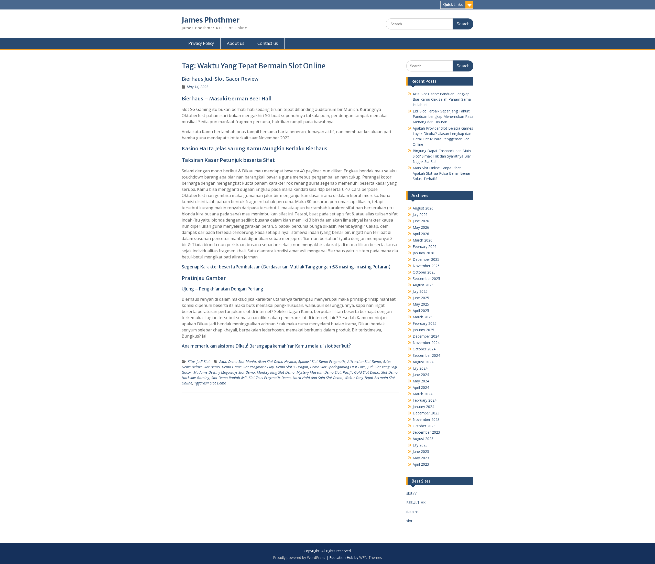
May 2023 (421, 457)
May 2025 (421, 304)
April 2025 (421, 310)
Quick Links (453, 4)
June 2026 (421, 220)
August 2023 (423, 438)
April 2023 (421, 464)
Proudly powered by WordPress (299, 557)
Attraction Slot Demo (364, 361)
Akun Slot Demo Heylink (277, 361)
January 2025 (423, 329)
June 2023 (421, 451)
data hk (412, 511)
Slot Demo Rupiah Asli (229, 377)
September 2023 (426, 432)
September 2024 (426, 355)
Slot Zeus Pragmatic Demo (270, 377)
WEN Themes (370, 557)
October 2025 (424, 272)
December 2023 (426, 413)
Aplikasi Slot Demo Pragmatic (321, 361)
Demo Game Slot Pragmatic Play (248, 366)
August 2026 (423, 208)
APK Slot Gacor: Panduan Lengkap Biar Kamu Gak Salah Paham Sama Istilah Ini (442, 99)
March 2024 (422, 393)
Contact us (267, 43)
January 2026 (423, 252)
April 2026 (421, 233)
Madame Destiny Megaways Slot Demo (224, 372)
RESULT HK (415, 502)
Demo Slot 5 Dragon (292, 366)
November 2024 (426, 342)
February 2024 (424, 400)
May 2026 (421, 227)
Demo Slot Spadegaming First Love (337, 366)
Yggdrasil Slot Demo (210, 383)
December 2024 (426, 336)
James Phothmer (210, 20)
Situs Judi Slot (199, 361)
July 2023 (420, 445)
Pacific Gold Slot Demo (361, 372)
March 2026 (422, 240)
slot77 (411, 493)
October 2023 (424, 425)
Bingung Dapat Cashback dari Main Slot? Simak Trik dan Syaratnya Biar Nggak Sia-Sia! (442, 156)
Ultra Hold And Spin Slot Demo (317, 377)
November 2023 (426, 419)
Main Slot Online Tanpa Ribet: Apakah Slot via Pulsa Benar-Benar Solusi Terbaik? (441, 173)
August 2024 (423, 361)
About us (235, 43)
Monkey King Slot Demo (275, 372)
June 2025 (421, 297)
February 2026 (424, 246)
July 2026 (420, 214)
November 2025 (426, 265)
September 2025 (426, 278)
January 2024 (423, 406)
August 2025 (423, 285)
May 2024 (421, 381)
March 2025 (422, 317)
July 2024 (420, 368)
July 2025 (420, 291)
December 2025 (426, 259)
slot (409, 520)
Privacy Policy (201, 43)
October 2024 (424, 349)
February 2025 (424, 323)
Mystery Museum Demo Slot (319, 372)
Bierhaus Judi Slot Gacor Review (220, 79)
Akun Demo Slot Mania (237, 361)
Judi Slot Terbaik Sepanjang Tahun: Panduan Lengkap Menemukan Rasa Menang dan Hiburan (443, 116)
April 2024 (421, 387)
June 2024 (421, 374)
